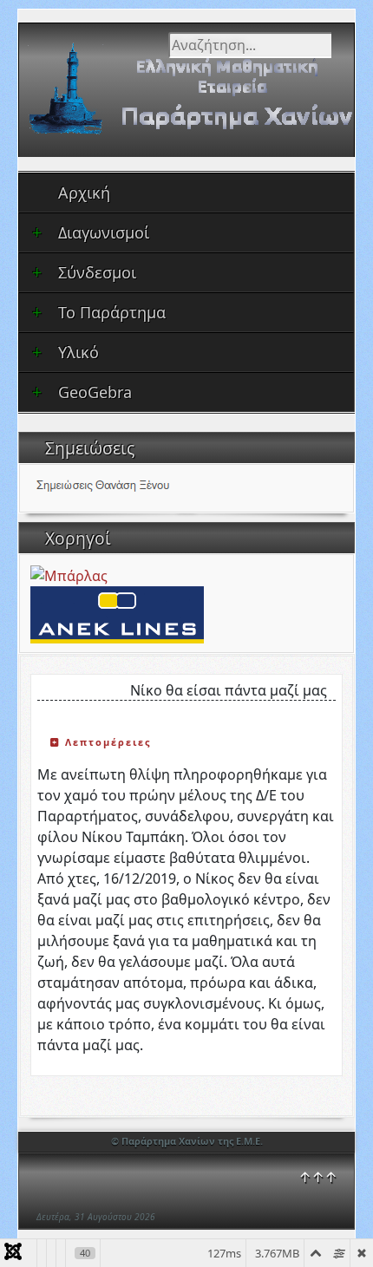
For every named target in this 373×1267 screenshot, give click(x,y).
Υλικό (78, 352)
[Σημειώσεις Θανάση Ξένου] (126, 486)
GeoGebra (95, 392)
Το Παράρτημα (112, 312)
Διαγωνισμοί (103, 232)
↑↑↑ (317, 1176)
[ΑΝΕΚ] (117, 613)
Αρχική (84, 192)
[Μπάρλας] (69, 574)
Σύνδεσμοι (97, 272)
